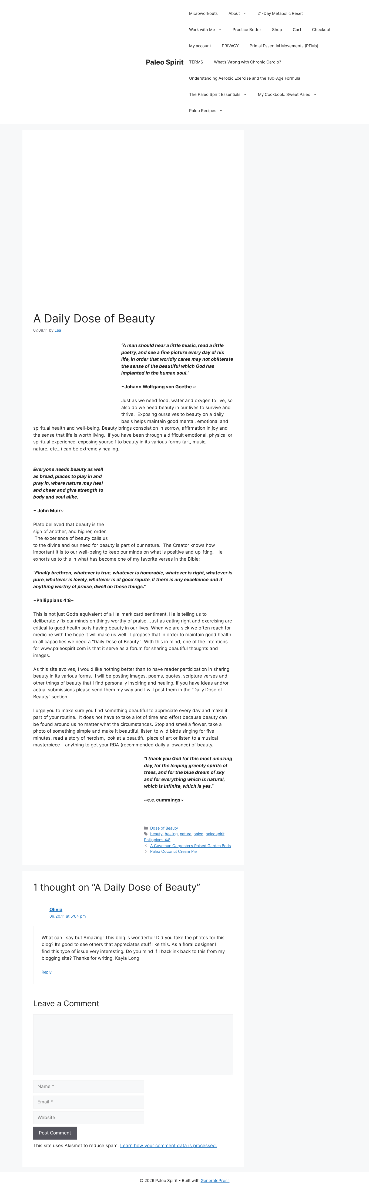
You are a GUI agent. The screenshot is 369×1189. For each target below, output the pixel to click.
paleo (198, 833)
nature (185, 833)
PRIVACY (230, 45)
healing (171, 833)
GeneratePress (215, 1180)
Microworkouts (203, 13)
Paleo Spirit (165, 62)
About (234, 13)
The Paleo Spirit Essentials (214, 94)
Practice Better (247, 29)
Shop (277, 29)
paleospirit (215, 833)
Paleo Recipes (202, 110)
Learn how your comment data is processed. (168, 1145)
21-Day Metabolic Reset (280, 13)
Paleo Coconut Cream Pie (173, 851)
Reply (47, 972)
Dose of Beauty (164, 828)
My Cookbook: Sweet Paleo (284, 94)
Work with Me (202, 29)
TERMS (196, 62)
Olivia (55, 909)
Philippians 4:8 (157, 839)
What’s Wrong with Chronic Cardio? (247, 62)
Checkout (321, 29)
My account (200, 45)
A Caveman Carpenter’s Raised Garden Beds (190, 845)
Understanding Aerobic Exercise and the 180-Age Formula (244, 78)
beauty (156, 833)
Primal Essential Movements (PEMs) (284, 45)
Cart (297, 29)
